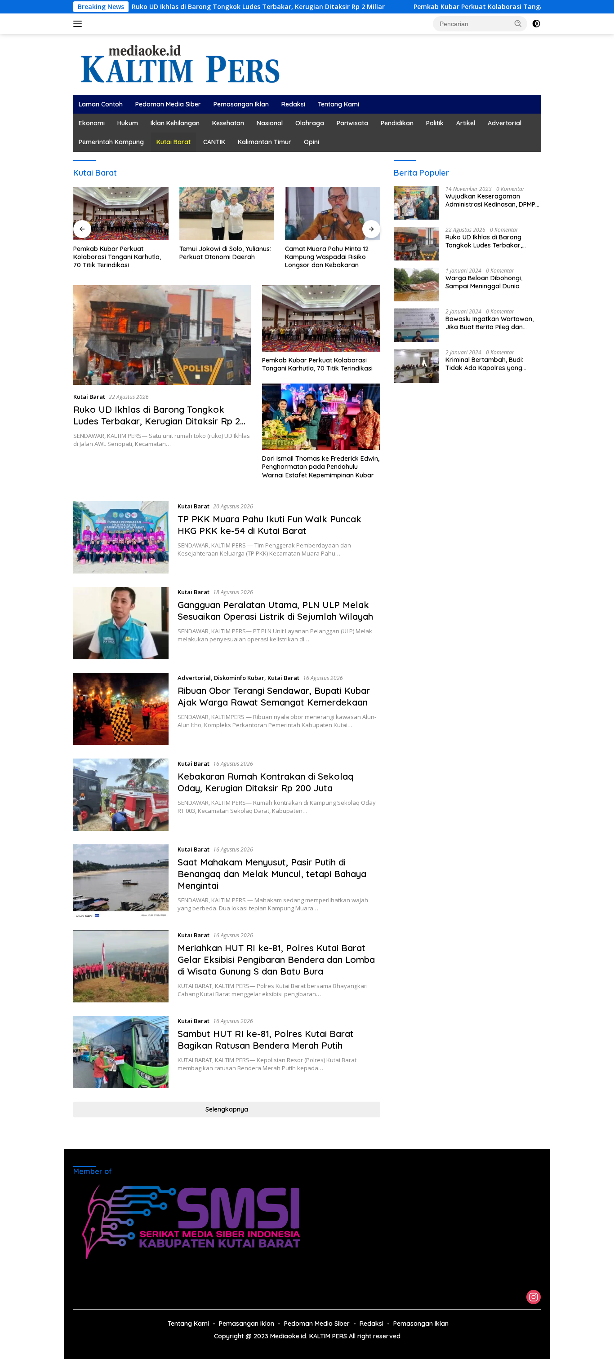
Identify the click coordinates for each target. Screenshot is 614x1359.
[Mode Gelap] (536, 23)
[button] (518, 23)
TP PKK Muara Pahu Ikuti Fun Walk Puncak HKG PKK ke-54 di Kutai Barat (269, 524)
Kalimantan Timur (264, 142)
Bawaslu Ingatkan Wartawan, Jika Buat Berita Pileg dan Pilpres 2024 (489, 323)
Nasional (270, 123)
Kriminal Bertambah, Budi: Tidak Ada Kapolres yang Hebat (484, 364)
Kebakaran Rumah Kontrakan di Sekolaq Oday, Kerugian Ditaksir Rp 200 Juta (265, 782)
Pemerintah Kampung (111, 142)
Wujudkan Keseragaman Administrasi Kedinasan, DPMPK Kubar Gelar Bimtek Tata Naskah (492, 200)
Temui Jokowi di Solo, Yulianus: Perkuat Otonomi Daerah (225, 253)
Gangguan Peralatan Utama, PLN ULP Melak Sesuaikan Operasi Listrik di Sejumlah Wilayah (275, 610)
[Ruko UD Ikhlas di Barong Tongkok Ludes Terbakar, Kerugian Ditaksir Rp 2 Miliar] (162, 335)
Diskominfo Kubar (239, 678)
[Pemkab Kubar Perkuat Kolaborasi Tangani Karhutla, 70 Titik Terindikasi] (121, 213)
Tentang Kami (338, 104)
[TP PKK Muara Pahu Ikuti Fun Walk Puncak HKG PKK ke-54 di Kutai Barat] (121, 537)
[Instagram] (533, 1298)
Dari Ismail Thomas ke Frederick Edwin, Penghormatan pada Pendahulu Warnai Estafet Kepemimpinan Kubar (320, 466)
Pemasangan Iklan (241, 104)
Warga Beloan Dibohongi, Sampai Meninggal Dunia (483, 282)
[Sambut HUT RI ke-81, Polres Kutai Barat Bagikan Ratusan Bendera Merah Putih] (121, 1052)
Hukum (127, 123)
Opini (311, 142)
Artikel (465, 123)
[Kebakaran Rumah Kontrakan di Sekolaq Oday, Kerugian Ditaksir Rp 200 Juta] (121, 795)
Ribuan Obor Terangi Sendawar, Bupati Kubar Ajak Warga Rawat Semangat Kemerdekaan (274, 696)
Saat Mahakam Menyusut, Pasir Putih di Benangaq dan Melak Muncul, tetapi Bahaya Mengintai (272, 873)
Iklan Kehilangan (175, 123)
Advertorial (504, 123)
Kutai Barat (173, 142)
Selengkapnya (226, 1109)
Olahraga (309, 123)
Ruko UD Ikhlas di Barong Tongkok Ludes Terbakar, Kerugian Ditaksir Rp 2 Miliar (215, 7)
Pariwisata (352, 123)
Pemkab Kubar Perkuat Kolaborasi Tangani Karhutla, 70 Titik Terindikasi (485, 7)
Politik (435, 123)
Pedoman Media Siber (168, 104)
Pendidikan (397, 123)
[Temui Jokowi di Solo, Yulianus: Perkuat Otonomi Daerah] (227, 213)
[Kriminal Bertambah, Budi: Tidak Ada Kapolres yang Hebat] (416, 366)
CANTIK (214, 142)
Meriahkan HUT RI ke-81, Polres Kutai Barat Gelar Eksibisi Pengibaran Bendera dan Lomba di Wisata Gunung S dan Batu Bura (276, 959)
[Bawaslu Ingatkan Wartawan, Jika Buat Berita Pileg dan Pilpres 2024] (416, 325)
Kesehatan (228, 123)
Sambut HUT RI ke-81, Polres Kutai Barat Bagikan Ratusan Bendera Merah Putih (266, 1039)
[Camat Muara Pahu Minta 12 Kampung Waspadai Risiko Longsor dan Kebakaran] (332, 213)
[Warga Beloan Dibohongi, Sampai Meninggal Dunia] (416, 284)
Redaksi (293, 104)
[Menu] (79, 23)
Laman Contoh (101, 104)
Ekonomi (92, 123)
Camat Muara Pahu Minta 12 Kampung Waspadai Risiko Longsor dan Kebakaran (327, 257)
